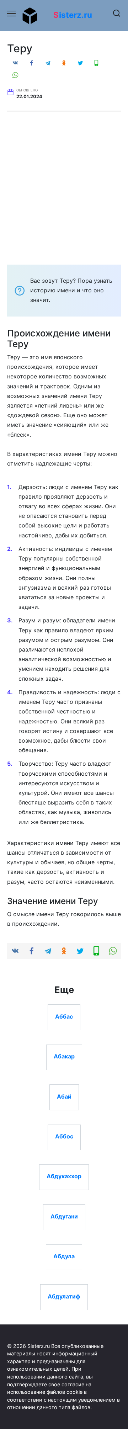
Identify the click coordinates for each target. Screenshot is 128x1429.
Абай (64, 1096)
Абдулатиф (64, 1296)
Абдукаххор (64, 1176)
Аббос (64, 1136)
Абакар (64, 1056)
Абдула (64, 1256)
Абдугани (64, 1216)
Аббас (64, 1016)
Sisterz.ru (72, 15)
